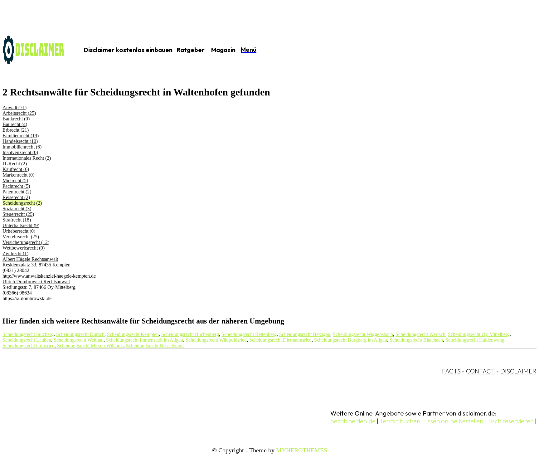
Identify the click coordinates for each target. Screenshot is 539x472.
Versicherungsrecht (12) (25, 242)
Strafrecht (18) (16, 219)
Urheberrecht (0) (18, 231)
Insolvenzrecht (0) (20, 152)
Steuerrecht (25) (18, 214)
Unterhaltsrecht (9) (20, 225)
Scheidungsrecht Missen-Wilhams (90, 345)
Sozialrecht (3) (16, 208)
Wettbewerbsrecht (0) (23, 248)
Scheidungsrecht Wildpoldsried (216, 340)
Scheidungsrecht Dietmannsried (280, 340)
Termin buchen (400, 421)
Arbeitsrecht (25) (19, 113)
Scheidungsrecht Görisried (28, 345)
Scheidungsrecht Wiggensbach (363, 334)
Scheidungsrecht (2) (22, 203)
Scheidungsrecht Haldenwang (474, 340)
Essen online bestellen (453, 421)
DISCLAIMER (518, 371)
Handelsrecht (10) (20, 141)
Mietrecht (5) (15, 180)
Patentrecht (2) (16, 191)
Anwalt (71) (14, 107)
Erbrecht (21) (15, 130)
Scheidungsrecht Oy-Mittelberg (479, 334)
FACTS (451, 371)
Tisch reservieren (510, 421)
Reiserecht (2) (16, 197)
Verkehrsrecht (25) (20, 236)
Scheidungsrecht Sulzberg (28, 334)
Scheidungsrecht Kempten (133, 334)
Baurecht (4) (14, 124)
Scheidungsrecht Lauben (26, 340)
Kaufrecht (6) (15, 169)
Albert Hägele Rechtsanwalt (30, 259)
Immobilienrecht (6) (21, 146)
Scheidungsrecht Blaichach (416, 340)
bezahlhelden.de (353, 421)
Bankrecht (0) (16, 118)
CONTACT (480, 371)
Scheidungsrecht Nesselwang (155, 345)
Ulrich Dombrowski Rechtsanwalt (36, 281)
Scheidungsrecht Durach (80, 334)
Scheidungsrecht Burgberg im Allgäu (350, 340)
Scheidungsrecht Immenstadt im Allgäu (144, 340)
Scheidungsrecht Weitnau (79, 340)
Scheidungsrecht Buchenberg (190, 334)
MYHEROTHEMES (301, 450)
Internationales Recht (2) (26, 158)
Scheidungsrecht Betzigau (304, 334)
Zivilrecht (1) (15, 253)
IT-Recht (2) (14, 163)
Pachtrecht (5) (16, 186)
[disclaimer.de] (33, 50)
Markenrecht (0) (18, 175)
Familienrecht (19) (20, 135)
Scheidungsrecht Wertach (420, 334)
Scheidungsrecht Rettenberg (249, 334)
